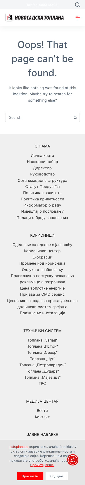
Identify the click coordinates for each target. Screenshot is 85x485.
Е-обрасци (42, 257)
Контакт (42, 416)
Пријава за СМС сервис (42, 294)
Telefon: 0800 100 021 (42, 5)
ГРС (42, 383)
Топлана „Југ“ (42, 358)
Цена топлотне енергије (42, 288)
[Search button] (75, 117)
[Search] (77, 4)
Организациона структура (42, 180)
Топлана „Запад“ (42, 340)
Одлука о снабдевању (42, 269)
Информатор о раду (42, 205)
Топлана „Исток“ (42, 346)
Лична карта (42, 155)
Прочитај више (42, 465)
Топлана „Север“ (42, 352)
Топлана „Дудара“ (42, 371)
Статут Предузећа (42, 186)
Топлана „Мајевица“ (42, 377)
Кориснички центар (42, 250)
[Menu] (78, 18)
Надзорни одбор (42, 161)
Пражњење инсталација (42, 312)
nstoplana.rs (18, 447)
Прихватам (30, 476)
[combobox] (38, 117)
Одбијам (56, 476)
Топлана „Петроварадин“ (42, 364)
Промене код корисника (42, 263)
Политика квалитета (42, 192)
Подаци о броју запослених (42, 217)
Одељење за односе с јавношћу (42, 244)
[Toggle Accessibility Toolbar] (73, 460)
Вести (42, 410)
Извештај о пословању (42, 211)
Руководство (42, 174)
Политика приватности (42, 199)
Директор (42, 168)
